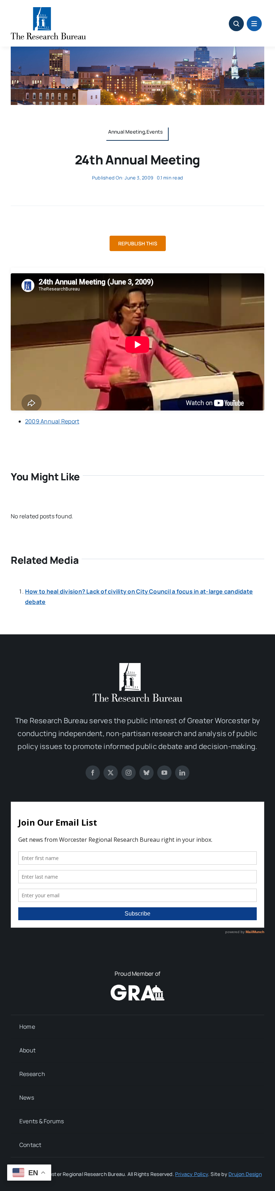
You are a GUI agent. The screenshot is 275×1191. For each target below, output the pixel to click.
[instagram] (128, 772)
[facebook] (93, 772)
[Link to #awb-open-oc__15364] (254, 23)
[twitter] (110, 772)
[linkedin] (182, 772)
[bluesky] (146, 772)
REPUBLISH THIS (137, 243)
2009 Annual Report (52, 421)
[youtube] (164, 772)
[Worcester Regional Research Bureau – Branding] (48, 10)
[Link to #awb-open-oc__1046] (236, 23)
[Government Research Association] (137, 987)
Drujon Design (245, 1174)
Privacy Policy (191, 1174)
